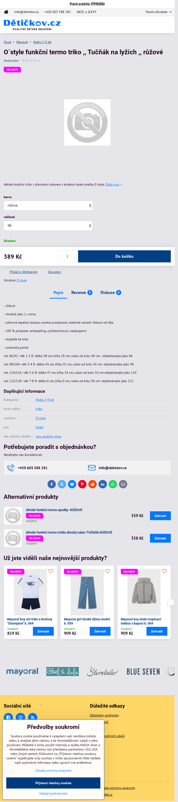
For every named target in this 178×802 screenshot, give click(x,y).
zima (57, 436)
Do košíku (124, 256)
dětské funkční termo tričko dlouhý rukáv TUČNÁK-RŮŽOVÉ (69, 532)
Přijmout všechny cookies (53, 783)
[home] (7, 12)
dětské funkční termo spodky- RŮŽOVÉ (54, 510)
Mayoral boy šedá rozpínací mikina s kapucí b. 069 (141, 621)
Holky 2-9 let (45, 400)
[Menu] (169, 24)
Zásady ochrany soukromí (117, 788)
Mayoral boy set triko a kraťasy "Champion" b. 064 (29, 621)
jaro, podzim (44, 436)
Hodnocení (11, 60)
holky (40, 427)
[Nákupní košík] (157, 24)
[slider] (31, 60)
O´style (22, 280)
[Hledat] (146, 24)
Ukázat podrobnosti (53, 793)
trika (39, 409)
